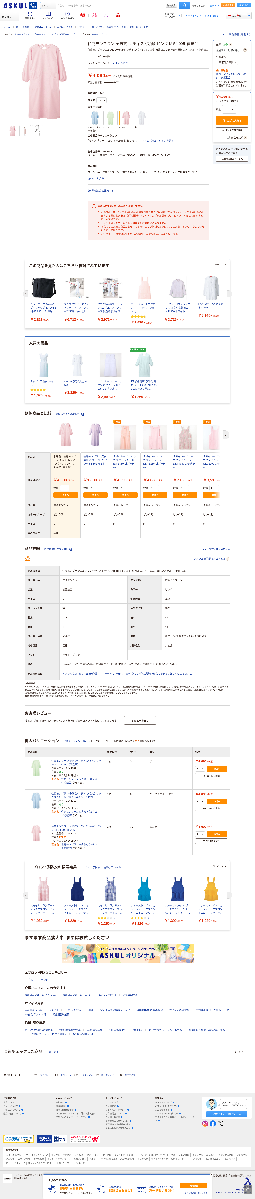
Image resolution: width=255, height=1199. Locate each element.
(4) (114, 918)
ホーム (7, 27)
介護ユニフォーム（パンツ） (77, 994)
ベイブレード (46, 1075)
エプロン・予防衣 (65, 27)
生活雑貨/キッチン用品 (208, 1010)
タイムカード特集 (83, 1155)
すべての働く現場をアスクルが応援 (117, 1159)
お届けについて (10, 1106)
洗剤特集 (10, 1159)
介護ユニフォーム (43, 27)
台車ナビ (93, 1159)
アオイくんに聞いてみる (226, 1113)
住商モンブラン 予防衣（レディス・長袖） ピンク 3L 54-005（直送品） (76, 828)
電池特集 (67, 1155)
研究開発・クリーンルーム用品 (165, 1029)
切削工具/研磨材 (117, 1029)
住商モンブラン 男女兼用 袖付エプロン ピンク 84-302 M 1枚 (95, 460)
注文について (9, 1102)
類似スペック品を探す (68, 413)
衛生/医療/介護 (22, 27)
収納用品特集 (177, 1159)
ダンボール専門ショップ (58, 1159)
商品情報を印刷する (239, 34)
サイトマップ (111, 1102)
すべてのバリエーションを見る (157, 140)
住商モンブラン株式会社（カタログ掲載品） (231, 76)
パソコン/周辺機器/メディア (115, 1010)
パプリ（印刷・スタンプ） (166, 1106)
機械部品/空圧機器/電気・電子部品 (206, 1029)
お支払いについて (11, 1110)
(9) (148, 918)
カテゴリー (8, 17)
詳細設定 (171, 5)
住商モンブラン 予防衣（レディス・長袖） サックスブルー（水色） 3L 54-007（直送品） (76, 795)
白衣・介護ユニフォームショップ (220, 1159)
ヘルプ (216, 6)
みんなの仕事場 (162, 1110)
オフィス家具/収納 (179, 1010)
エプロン (30, 979)
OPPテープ (66, 1075)
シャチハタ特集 (194, 1159)
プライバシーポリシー (115, 1110)
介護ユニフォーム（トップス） (40, 994)
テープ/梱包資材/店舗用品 (39, 1029)
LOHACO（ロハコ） (163, 1102)
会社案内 (60, 1102)
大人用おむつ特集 (159, 1159)
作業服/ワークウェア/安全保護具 (49, 1034)
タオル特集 (39, 1159)
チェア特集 (184, 1155)
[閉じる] (211, 1174)
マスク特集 (143, 1159)
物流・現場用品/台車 (70, 1029)
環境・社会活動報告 (65, 1110)
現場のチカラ (80, 1159)
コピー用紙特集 (13, 1155)
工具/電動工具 (94, 1029)
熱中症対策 (130, 1075)
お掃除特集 (241, 1155)
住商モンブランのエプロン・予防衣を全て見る (56, 34)
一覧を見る (52, 1052)
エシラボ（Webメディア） (166, 1113)
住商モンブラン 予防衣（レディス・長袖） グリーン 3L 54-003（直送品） (76, 762)
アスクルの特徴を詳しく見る (193, 1193)
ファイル (54, 1010)
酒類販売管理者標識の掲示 (117, 1124)
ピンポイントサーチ (63, 1163)
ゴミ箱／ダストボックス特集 (219, 1155)
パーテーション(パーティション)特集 (158, 1155)
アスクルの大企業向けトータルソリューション (176, 1119)
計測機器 (138, 1029)
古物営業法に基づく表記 (116, 1121)
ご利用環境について (114, 1113)
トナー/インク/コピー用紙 (79, 1010)
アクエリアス (86, 1075)
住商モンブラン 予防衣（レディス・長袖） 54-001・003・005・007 (119, 27)
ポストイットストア (15, 1163)
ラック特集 (197, 1155)
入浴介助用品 (130, 994)
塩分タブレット (108, 1075)
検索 (184, 5)
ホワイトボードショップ (125, 1155)
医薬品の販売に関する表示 (117, 1128)
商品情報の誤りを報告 (56, 549)
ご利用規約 (110, 1106)
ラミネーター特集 (103, 1155)
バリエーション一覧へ (75, 741)
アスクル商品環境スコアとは (209, 558)
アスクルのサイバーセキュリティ (71, 1117)
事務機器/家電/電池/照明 (150, 1010)
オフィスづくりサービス (39, 1163)
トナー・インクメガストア (36, 1155)
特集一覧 (80, 1163)
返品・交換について (12, 1113)
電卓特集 (55, 1155)
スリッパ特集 (24, 1159)
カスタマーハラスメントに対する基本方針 (75, 1113)
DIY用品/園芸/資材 (83, 1034)
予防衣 (81, 27)
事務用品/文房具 (33, 1010)
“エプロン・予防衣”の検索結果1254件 (101, 867)
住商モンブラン (22, 34)
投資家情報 (61, 1106)
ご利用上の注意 (112, 1117)
